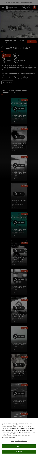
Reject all (19, 446)
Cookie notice (15, 430)
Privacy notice (25, 430)
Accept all (19, 451)
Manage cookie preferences (19, 441)
